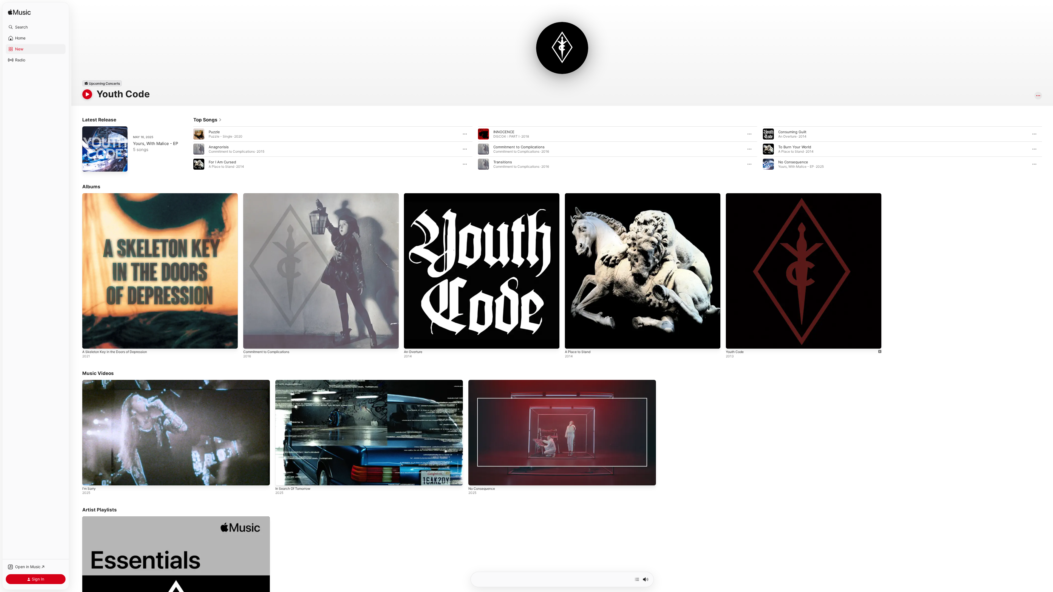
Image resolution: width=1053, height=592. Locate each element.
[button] (35, 27)
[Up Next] (637, 579)
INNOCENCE (503, 132)
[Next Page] (1047, 149)
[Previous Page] (188, 149)
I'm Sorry (89, 488)
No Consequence (793, 162)
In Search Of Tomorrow (292, 488)
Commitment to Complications (519, 147)
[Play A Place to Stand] (572, 342)
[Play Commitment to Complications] (250, 342)
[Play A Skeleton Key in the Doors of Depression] (89, 342)
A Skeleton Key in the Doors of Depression (118, 195)
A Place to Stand (579, 195)
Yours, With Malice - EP (155, 143)
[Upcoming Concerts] (102, 83)
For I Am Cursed (222, 162)
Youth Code (736, 195)
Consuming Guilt (792, 132)
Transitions (502, 162)
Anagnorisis (219, 147)
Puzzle (214, 132)
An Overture (414, 195)
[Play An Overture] (411, 342)
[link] (207, 120)
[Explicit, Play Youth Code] (733, 342)
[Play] (87, 94)
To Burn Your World (794, 147)
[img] (19, 12)
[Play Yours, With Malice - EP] (89, 165)
